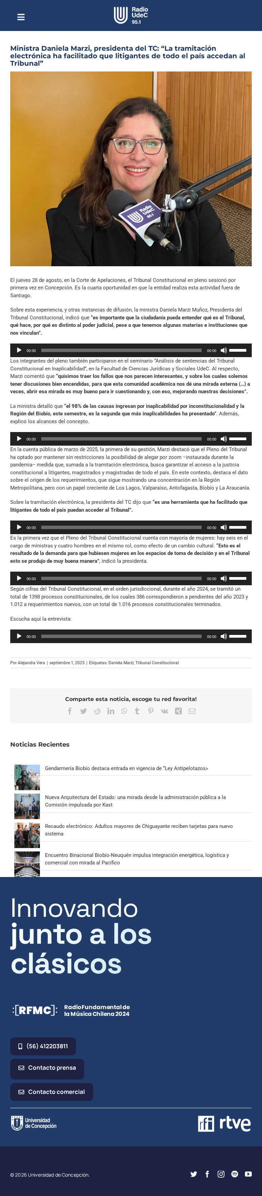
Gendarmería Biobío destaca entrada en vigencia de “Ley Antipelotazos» (126, 768)
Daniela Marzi (121, 662)
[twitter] (193, 1174)
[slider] (238, 350)
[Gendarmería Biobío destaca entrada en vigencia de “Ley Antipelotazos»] (27, 768)
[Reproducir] (19, 350)
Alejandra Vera (31, 662)
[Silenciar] (223, 350)
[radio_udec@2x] (131, 9)
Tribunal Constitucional (157, 662)
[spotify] (234, 1174)
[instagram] (221, 1174)
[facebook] (207, 1174)
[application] (131, 350)
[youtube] (248, 1174)
